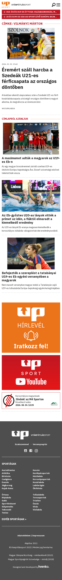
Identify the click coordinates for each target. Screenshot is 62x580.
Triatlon (37, 500)
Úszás (36, 503)
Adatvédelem (24, 535)
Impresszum (38, 535)
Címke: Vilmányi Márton (22, 23)
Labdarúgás (38, 485)
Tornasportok (39, 497)
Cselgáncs (7, 479)
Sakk (4, 500)
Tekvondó (6, 509)
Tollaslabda (38, 494)
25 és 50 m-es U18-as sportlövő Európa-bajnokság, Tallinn (33, 16)
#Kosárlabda (8, 108)
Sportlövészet (9, 503)
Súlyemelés (7, 506)
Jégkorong (7, 485)
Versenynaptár (40, 444)
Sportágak (9, 463)
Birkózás (6, 476)
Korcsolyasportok (41, 479)
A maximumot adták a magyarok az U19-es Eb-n (31, 160)
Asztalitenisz (8, 470)
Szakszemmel (22, 444)
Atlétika (6, 473)
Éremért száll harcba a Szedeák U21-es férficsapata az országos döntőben (29, 78)
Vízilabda (37, 509)
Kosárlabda (38, 482)
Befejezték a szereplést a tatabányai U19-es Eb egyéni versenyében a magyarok (29, 276)
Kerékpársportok (41, 473)
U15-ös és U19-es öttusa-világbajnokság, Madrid (33, 12)
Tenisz (5, 512)
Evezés (5, 482)
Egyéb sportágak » (14, 519)
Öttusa (5, 494)
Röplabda (6, 497)
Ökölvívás (37, 488)
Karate (36, 470)
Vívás (35, 506)
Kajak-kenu (7, 488)
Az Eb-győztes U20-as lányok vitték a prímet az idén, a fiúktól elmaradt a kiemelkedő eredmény (29, 219)
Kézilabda (38, 476)
